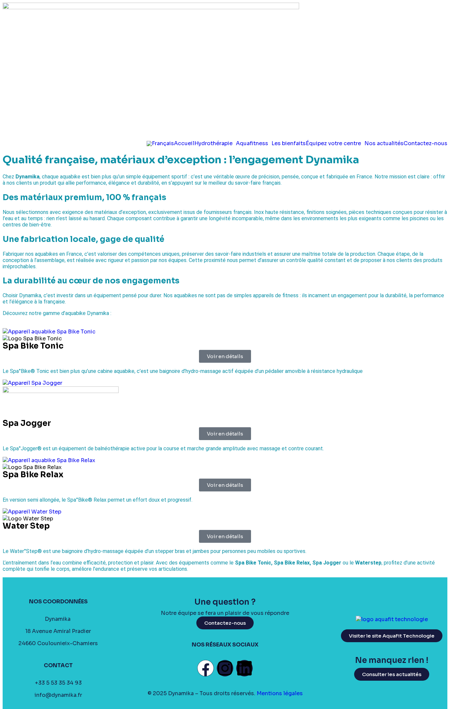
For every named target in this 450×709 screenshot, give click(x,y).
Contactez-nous (425, 143)
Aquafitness (252, 143)
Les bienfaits (288, 143)
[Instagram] (225, 668)
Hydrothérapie (213, 143)
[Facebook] (205, 668)
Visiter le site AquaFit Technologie (392, 636)
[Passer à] (160, 143)
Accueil (184, 143)
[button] (215, 143)
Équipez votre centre (333, 143)
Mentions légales (280, 693)
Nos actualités (384, 143)
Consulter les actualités (391, 674)
